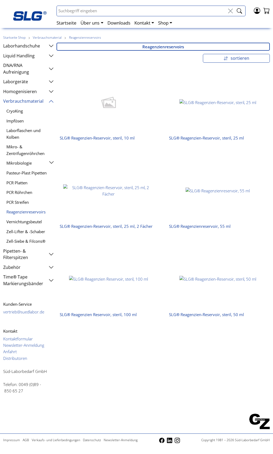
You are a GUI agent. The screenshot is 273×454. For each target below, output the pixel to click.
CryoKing (14, 111)
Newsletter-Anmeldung (23, 345)
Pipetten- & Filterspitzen (15, 254)
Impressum (11, 440)
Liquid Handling (19, 56)
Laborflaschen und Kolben (23, 134)
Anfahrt (10, 351)
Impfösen (15, 121)
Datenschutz (92, 440)
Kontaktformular (18, 338)
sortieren (239, 58)
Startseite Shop (14, 37)
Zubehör (12, 267)
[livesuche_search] (239, 11)
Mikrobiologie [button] (19, 163)
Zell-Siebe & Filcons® (25, 241)
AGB (26, 440)
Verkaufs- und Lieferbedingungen (56, 440)
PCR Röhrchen (19, 192)
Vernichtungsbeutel (24, 221)
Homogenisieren (20, 91)
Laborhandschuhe (21, 46)
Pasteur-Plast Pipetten (26, 173)
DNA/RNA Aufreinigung (16, 68)
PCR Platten (16, 182)
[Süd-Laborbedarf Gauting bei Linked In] (170, 440)
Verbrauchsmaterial (47, 37)
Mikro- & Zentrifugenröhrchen (25, 150)
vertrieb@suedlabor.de (23, 311)
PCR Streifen (17, 202)
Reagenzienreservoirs (85, 37)
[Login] (257, 10)
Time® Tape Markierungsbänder (23, 280)
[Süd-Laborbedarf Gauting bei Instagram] (177, 440)
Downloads (118, 22)
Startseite (67, 22)
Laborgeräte (15, 82)
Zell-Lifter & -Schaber (25, 231)
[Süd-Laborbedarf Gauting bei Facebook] (162, 440)
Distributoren (15, 358)
